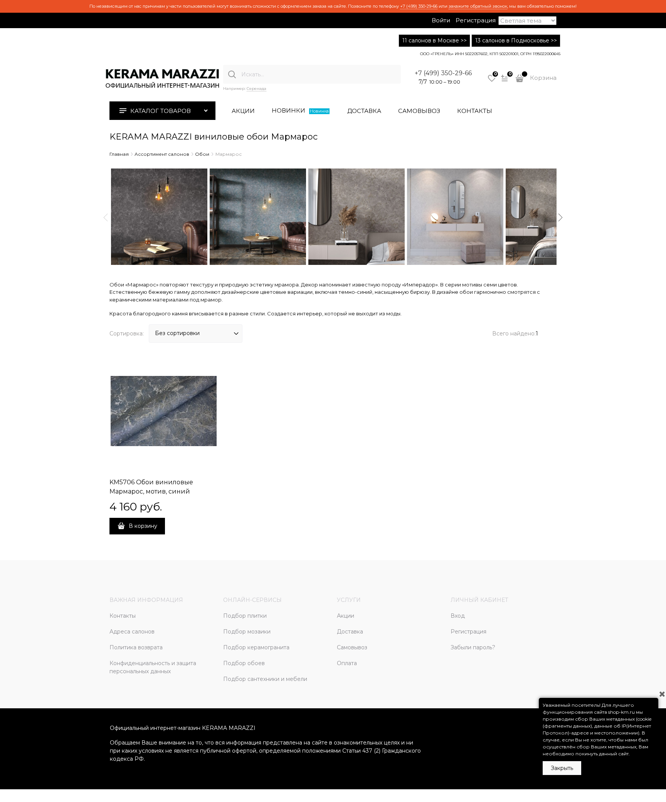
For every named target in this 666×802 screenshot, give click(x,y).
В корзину (143, 525)
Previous (105, 217)
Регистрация (476, 20)
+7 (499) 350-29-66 (418, 6)
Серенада (256, 88)
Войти (441, 20)
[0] (492, 81)
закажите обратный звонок (478, 6)
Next (560, 217)
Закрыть (562, 768)
